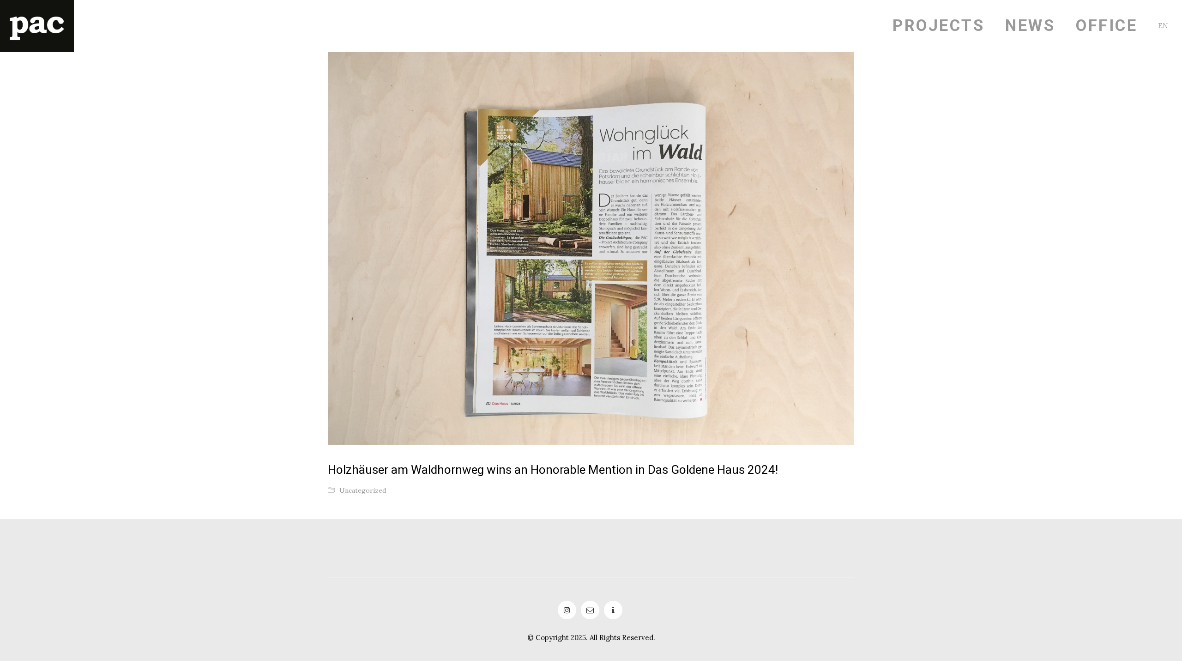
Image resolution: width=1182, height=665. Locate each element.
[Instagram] (567, 610)
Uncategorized (362, 490)
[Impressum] (613, 610)
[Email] (590, 610)
